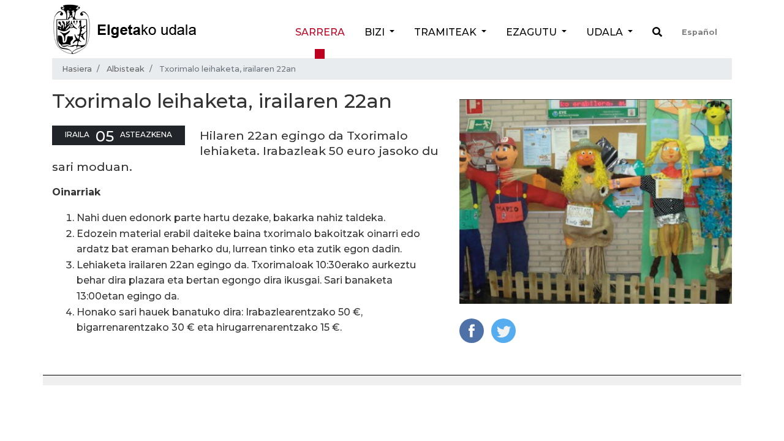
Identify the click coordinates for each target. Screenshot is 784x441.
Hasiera (77, 69)
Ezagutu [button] (532, 32)
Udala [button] (605, 32)
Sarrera (320, 32)
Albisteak (126, 69)
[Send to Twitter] (503, 330)
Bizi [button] (375, 32)
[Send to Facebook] (471, 330)
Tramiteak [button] (446, 32)
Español (699, 32)
